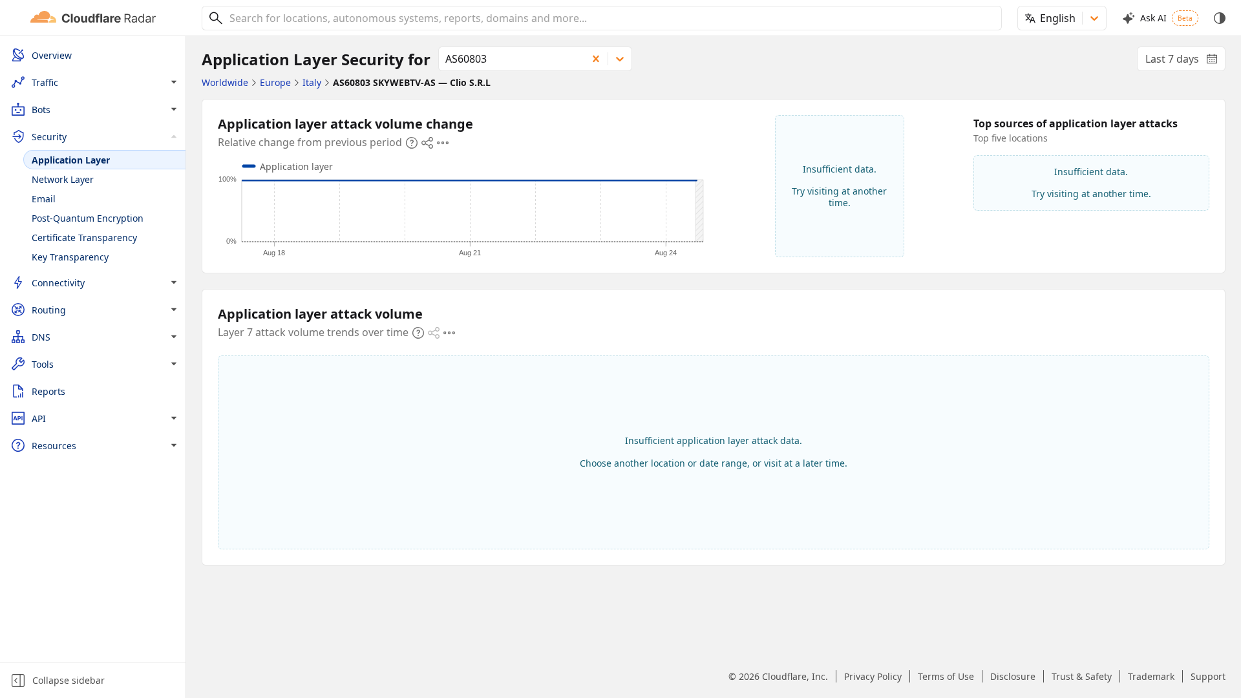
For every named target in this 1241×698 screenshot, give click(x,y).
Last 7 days (1185, 61)
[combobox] (610, 18)
